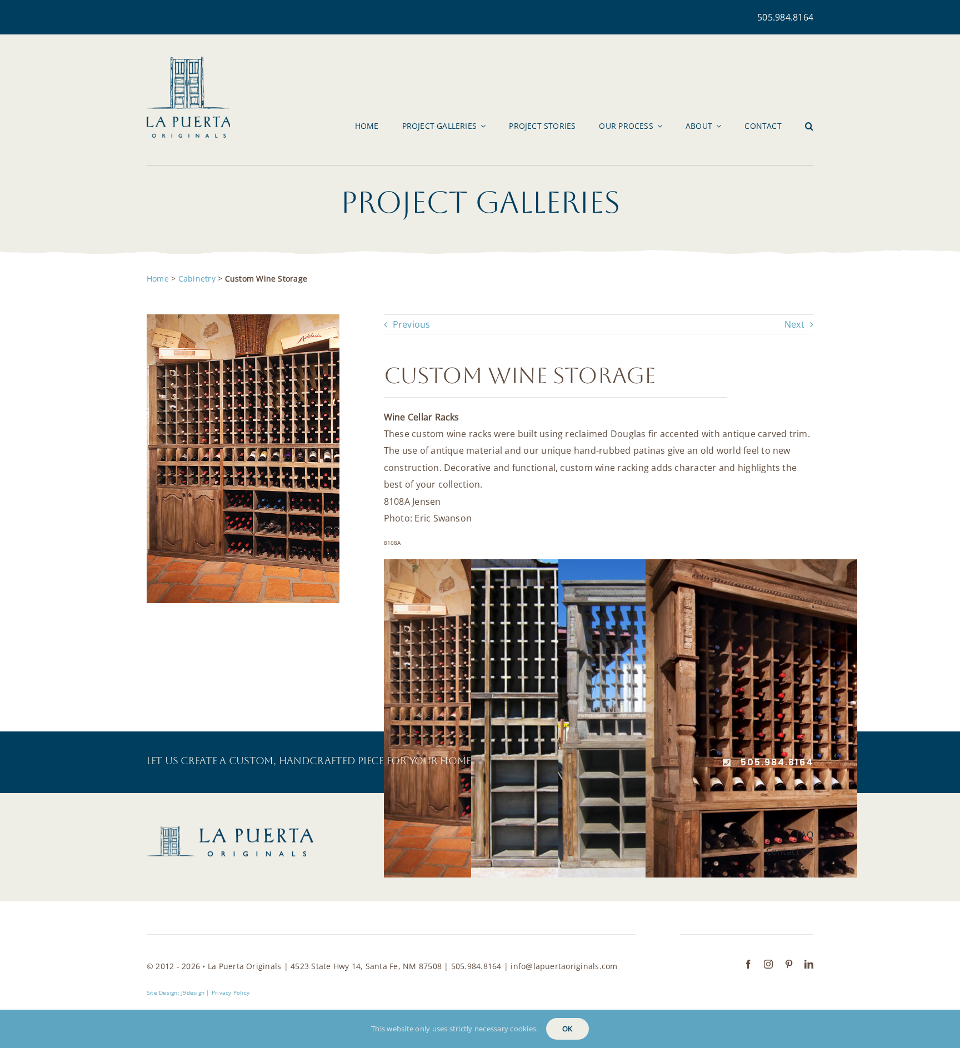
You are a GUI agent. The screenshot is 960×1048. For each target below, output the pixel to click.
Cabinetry (197, 278)
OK (567, 1029)
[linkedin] (808, 964)
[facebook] (748, 964)
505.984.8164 (785, 17)
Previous (412, 324)
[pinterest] (788, 964)
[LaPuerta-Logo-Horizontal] (230, 831)
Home (158, 278)
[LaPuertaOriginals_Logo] (188, 61)
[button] (809, 126)
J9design (192, 992)
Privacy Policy (230, 992)
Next (794, 324)
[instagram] (768, 964)
